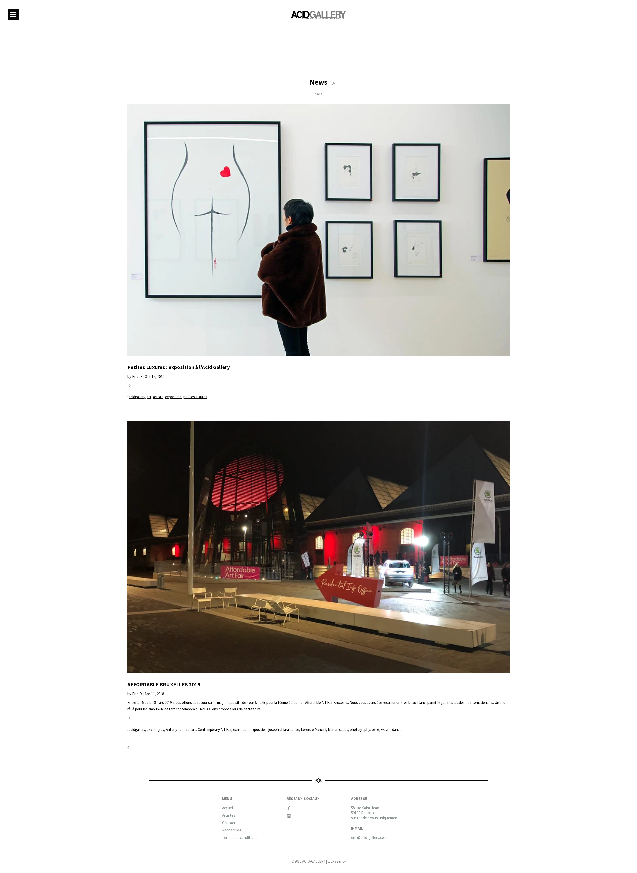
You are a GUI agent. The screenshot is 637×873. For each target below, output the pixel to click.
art (149, 396)
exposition (173, 396)
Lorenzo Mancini (313, 729)
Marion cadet (338, 729)
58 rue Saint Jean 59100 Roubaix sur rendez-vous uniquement (375, 812)
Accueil (228, 807)
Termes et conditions (240, 837)
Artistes (229, 815)
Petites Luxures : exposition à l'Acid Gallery (178, 367)
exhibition (241, 729)
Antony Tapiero (178, 729)
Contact (229, 822)
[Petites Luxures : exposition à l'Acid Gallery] (318, 230)
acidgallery (137, 396)
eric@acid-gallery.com (369, 837)
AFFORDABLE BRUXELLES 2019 (163, 684)
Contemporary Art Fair (214, 729)
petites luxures (195, 396)
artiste (158, 396)
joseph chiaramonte (283, 729)
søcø (375, 729)
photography (360, 729)
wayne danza (391, 729)
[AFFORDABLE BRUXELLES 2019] (318, 547)
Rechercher (232, 830)
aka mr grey (155, 729)
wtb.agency (337, 861)
